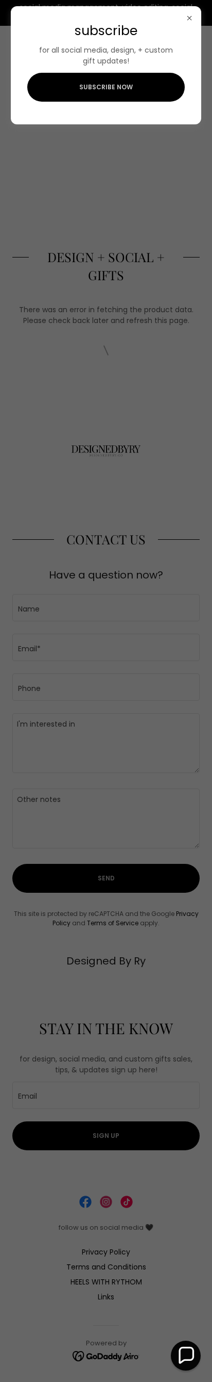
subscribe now (106, 87)
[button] (186, 1356)
